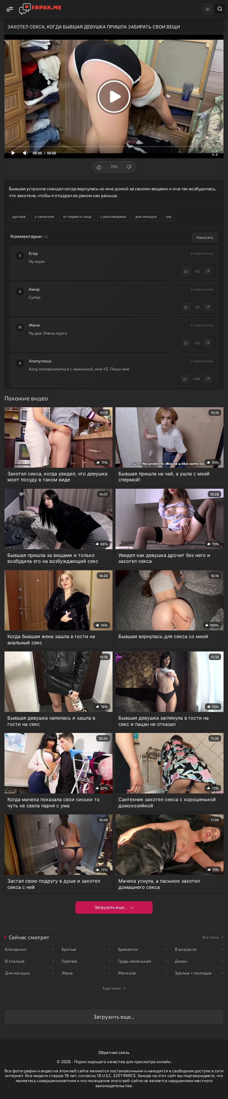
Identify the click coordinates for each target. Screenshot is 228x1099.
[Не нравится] (207, 271)
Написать (205, 237)
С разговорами (113, 216)
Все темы (210, 937)
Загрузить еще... (111, 907)
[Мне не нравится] (129, 167)
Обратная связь (114, 1052)
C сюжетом (44, 216)
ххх (168, 216)
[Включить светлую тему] (207, 9)
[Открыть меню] (9, 9)
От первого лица (77, 216)
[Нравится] (186, 271)
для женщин (146, 216)
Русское (19, 216)
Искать (220, 8)
